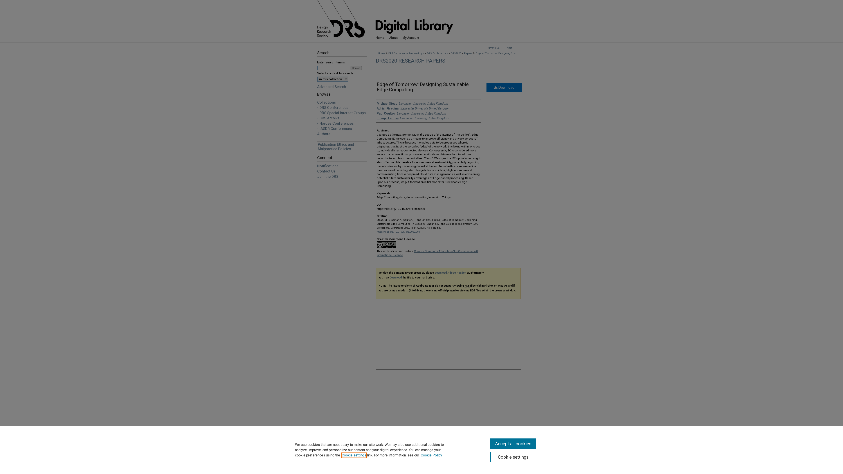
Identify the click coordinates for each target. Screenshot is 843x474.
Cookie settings (354, 455)
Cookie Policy (431, 455)
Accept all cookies (513, 443)
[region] (421, 450)
